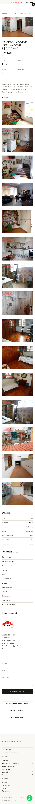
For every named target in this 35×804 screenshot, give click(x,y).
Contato (4, 788)
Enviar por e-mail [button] (18, 691)
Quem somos (6, 785)
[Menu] (31, 2)
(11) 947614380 (21, 2)
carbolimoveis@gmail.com (10, 753)
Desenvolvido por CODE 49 (9, 800)
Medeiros (17, 760)
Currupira (17, 775)
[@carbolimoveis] (33, 4)
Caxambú (17, 772)
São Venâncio (17, 769)
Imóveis (4, 782)
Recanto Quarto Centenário (17, 763)
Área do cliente (6, 791)
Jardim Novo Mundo (17, 766)
